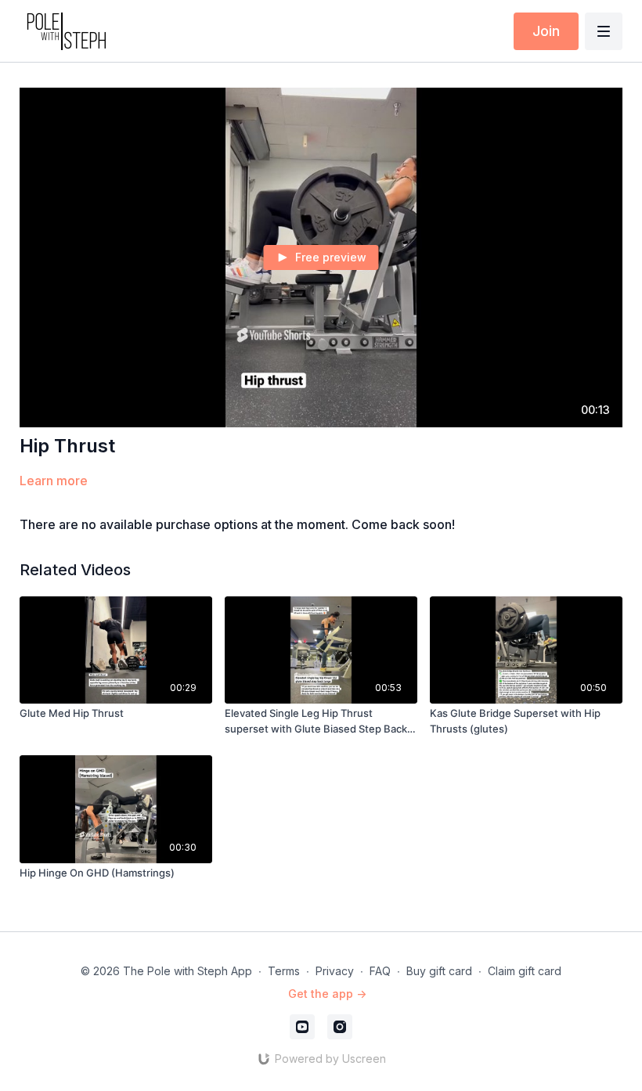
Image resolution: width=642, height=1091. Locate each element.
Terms (284, 971)
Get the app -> (327, 993)
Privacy (335, 971)
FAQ (380, 971)
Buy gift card (439, 971)
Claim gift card (524, 971)
